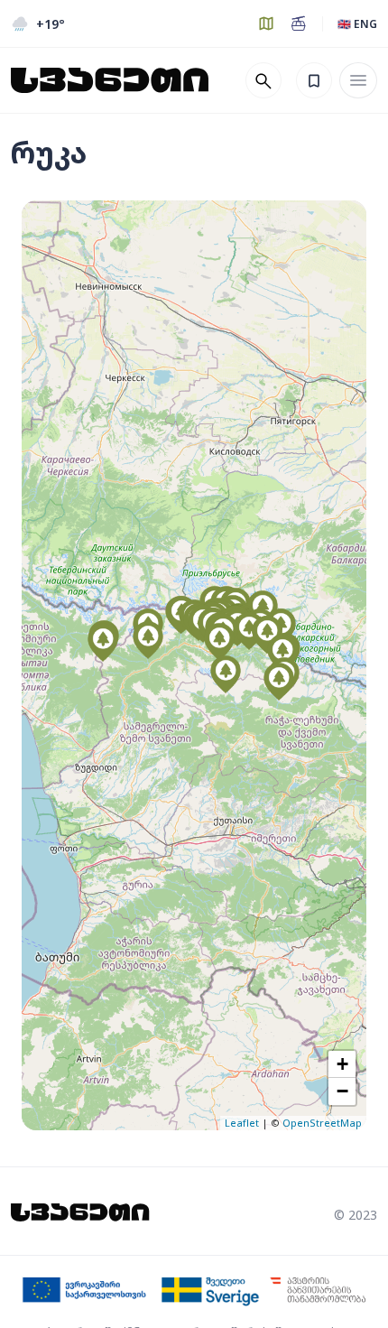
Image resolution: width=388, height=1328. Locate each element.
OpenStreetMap (322, 1122)
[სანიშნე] (314, 80)
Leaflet (242, 1122)
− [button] (342, 1091)
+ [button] (342, 1064)
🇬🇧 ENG (357, 24)
